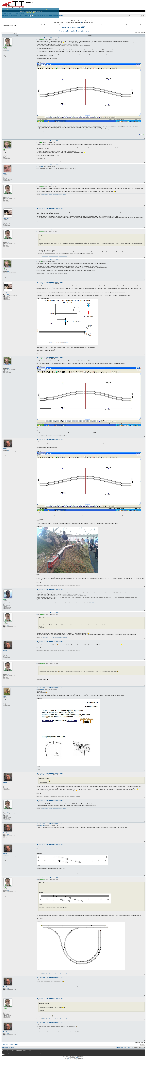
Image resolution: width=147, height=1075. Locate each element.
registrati (67, 20)
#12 (37, 614)
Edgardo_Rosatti (6, 218)
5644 (8, 699)
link (81, 22)
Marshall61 (5, 448)
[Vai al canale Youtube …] (3, 1054)
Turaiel (76, 1057)
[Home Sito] (13, 4)
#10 (37, 441)
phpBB (69, 1058)
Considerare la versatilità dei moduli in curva (74, 31)
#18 (37, 825)
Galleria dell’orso (45, 136)
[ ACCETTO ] (30, 15)
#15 (37, 689)
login (63, 20)
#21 (37, 979)
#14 (37, 663)
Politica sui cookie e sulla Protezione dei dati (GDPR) (30, 11)
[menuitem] (127, 1047)
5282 (8, 294)
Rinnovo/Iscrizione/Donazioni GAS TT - (73, 27)
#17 (37, 801)
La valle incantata (93, 602)
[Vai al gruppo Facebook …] (5, 1054)
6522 (8, 152)
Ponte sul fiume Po (63, 136)
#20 (37, 879)
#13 (37, 642)
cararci (4, 173)
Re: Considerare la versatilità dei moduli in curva (49, 140)
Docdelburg (5, 47)
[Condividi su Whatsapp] (143, 134)
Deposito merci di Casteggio (54, 136)
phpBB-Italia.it (77, 1059)
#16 (37, 774)
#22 (37, 999)
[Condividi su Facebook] (140, 134)
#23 (37, 1024)
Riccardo (4, 696)
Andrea (4, 599)
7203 (8, 450)
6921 (8, 50)
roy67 (4, 149)
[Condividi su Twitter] (141, 134)
